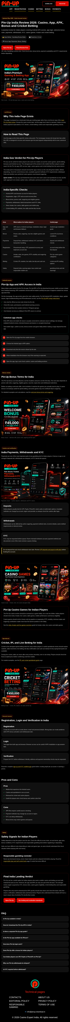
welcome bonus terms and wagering (42, 392)
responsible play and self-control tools (15, 861)
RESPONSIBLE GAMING (17, 1005)
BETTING (39, 9)
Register (62, 3)
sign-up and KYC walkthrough (22, 766)
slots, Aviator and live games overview (20, 625)
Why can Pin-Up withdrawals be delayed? (16, 963)
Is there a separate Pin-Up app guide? (15, 931)
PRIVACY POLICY (47, 1001)
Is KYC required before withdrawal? (14, 969)
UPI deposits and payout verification (51, 549)
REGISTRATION (20, 9)
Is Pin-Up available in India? (12, 918)
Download (48, 3)
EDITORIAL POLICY (19, 1001)
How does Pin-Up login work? (12, 944)
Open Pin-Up (7, 47)
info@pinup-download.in (36, 1012)
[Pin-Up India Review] (10, 3)
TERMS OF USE (46, 1004)
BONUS (47, 9)
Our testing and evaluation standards (31, 900)
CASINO (31, 9)
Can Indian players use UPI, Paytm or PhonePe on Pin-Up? (22, 957)
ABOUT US (44, 997)
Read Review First (22, 47)
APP (10, 9)
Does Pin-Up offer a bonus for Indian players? (18, 950)
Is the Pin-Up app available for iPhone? (15, 937)
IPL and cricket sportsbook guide (29, 660)
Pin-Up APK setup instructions (50, 298)
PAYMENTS (57, 9)
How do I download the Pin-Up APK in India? (17, 925)
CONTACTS (15, 997)
